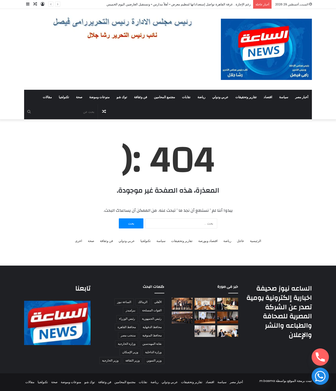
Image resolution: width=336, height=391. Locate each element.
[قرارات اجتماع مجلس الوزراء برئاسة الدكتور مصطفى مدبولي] (227, 317)
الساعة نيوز (124, 302)
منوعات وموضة (99, 97)
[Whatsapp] (320, 376)
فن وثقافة (140, 97)
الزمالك (142, 302)
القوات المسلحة (152, 310)
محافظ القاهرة (127, 327)
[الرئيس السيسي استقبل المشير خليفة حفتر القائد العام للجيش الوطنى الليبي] (205, 331)
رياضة (201, 97)
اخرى (78, 241)
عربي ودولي (220, 97)
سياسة (283, 97)
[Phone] (320, 357)
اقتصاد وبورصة (208, 241)
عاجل (240, 241)
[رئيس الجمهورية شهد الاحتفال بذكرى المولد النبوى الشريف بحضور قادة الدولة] (182, 317)
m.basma (267, 380)
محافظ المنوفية (152, 335)
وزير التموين (154, 360)
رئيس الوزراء (127, 318)
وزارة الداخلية (153, 352)
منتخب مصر (128, 335)
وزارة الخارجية (127, 344)
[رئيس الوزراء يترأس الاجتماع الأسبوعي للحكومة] (205, 317)
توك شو (122, 97)
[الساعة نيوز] (266, 49)
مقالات (47, 97)
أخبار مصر (301, 97)
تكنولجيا (64, 97)
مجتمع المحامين (164, 97)
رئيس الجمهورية (152, 318)
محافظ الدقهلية (152, 327)
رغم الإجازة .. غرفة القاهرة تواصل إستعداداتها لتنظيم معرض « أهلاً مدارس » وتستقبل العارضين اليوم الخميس (179, 4)
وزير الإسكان (130, 352)
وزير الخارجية (110, 360)
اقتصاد (268, 97)
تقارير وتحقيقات (246, 97)
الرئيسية (255, 241)
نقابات (186, 97)
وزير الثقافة (132, 360)
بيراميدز (130, 310)
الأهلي (158, 302)
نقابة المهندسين (152, 344)
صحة (79, 97)
